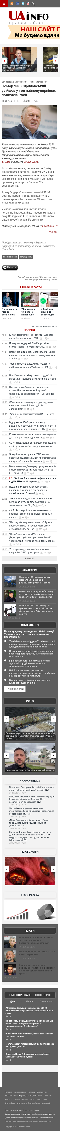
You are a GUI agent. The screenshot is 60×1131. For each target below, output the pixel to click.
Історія (39, 1096)
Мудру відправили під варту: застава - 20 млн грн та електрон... (17, 67)
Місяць (30, 1001)
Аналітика (30, 570)
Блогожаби (30, 851)
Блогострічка (30, 781)
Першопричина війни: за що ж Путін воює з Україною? (37, 953)
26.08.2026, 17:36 (17, 843)
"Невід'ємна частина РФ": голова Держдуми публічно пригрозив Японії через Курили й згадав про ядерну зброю (32, 537)
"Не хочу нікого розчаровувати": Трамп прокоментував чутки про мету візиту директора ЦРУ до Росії (30, 525)
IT (11, 1099)
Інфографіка (30, 895)
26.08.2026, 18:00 (17, 816)
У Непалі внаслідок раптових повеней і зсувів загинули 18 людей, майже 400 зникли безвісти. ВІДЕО (30, 502)
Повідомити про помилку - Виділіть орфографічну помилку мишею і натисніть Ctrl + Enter (28, 246)
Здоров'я (18, 1099)
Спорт (25, 1099)
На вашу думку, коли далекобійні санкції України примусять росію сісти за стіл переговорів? (29, 634)
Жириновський (10, 257)
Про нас (8, 1121)
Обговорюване (20, 995)
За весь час (46, 1001)
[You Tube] (27, 4)
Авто (7, 1099)
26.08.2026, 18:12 (17, 805)
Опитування (30, 625)
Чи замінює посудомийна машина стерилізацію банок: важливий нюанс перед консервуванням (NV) (31, 811)
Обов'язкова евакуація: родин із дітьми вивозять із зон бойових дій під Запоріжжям (31, 405)
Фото (30, 701)
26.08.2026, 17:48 (17, 828)
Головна (8, 1092)
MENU (4, 3)
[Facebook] (17, 4)
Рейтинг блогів (34, 1103)
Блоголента (21, 1103)
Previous (3, 61)
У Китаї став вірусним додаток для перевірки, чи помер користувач (48, 316)
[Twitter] (22, 4)
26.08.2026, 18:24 (17, 793)
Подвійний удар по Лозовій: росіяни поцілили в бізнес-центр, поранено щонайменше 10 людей (28, 490)
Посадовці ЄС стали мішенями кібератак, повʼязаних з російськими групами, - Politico (34, 580)
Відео (38, 1099)
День (13, 1001)
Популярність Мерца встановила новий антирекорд (9, 315)
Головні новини (20, 1092)
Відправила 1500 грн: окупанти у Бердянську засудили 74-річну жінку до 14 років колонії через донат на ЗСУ (32, 425)
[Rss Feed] (11, 4)
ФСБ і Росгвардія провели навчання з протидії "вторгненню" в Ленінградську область (30, 513)
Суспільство (42, 1092)
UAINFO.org (31, 161)
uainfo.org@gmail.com (42, 1121)
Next (56, 61)
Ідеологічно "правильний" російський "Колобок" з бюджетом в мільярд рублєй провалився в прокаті (37, 969)
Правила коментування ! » (44, 326)
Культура (24, 1096)
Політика (31, 1092)
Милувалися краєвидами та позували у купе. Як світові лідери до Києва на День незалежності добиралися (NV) (32, 799)
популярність (26, 257)
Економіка (9, 1096)
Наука (32, 1096)
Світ (17, 1096)
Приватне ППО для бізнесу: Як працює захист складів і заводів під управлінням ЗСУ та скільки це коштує (36, 609)
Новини (29, 330)
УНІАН (6, 161)
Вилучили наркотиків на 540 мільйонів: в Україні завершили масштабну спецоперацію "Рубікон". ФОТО (30, 736)
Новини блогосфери (37, 82)
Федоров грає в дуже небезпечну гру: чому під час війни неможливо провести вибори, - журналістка (36, 594)
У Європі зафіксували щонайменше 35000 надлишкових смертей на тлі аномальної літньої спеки (29, 1011)
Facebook (48, 226)
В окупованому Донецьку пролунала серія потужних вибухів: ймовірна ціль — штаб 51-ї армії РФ (32, 469)
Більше (29, 558)
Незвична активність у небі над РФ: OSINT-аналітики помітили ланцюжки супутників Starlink (32, 355)
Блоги (30, 930)
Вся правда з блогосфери (14, 82)
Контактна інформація (22, 1121)
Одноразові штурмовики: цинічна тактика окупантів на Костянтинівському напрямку (36, 940)
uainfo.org (36, 1114)
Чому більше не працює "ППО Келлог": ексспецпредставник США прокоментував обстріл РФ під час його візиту (32, 457)
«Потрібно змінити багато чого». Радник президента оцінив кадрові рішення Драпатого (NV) (29, 823)
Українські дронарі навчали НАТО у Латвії (32, 414)
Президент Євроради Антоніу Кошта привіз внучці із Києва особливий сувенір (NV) (31, 788)
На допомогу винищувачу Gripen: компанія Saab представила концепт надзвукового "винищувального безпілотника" (29, 1023)
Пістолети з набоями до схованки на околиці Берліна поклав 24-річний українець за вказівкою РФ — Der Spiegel (31, 390)
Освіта (47, 1096)
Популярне (43, 995)
